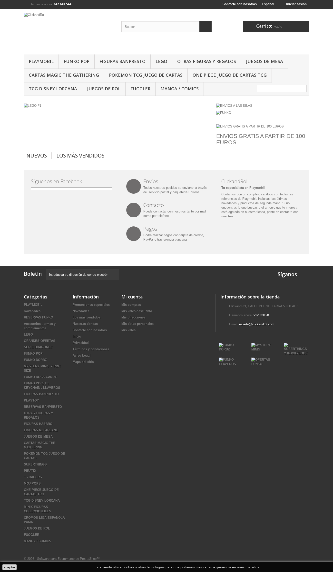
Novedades (32, 311)
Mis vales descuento (136, 311)
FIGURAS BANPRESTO (122, 61)
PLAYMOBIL (41, 61)
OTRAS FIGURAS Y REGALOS (206, 61)
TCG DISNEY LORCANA (53, 89)
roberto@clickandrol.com (256, 324)
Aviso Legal (81, 355)
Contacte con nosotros (240, 4)
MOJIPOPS (32, 483)
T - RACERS (33, 477)
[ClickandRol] (69, 30)
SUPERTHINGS (35, 464)
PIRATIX (30, 471)
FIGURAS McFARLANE (41, 430)
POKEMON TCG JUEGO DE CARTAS (146, 75)
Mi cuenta (132, 297)
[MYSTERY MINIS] (263, 347)
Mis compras (131, 305)
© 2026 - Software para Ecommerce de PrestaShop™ (62, 559)
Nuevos (36, 155)
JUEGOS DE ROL (103, 89)
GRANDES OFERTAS (39, 341)
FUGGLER (140, 89)
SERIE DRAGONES (38, 347)
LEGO (161, 61)
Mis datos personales (137, 324)
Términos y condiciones (91, 349)
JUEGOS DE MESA (264, 61)
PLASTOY (31, 400)
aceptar (9, 567)
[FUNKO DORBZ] (231, 347)
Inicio (77, 336)
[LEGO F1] (32, 105)
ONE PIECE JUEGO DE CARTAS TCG (230, 75)
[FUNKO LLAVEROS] (231, 361)
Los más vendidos (80, 155)
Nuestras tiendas (85, 324)
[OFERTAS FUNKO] (263, 361)
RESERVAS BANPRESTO (43, 407)
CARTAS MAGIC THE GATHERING (64, 75)
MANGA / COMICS (179, 89)
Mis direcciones (133, 317)
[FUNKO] (223, 112)
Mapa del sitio (83, 362)
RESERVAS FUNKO (38, 317)
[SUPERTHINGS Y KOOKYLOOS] (296, 349)
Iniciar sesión (296, 4)
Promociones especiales (91, 305)
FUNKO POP (76, 61)
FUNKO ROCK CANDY (40, 377)
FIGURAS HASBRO (38, 424)
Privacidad (81, 343)
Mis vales (128, 330)
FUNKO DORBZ (35, 360)
